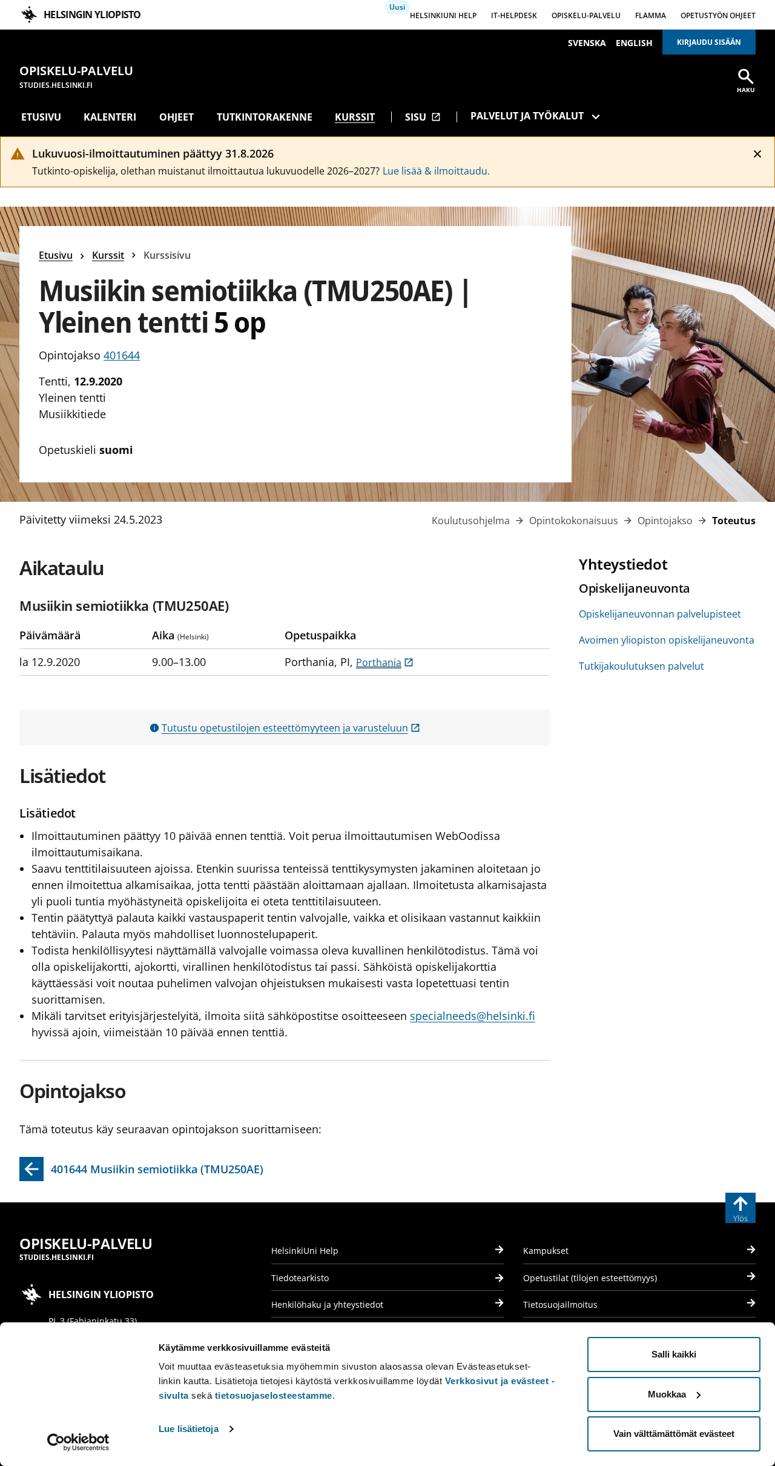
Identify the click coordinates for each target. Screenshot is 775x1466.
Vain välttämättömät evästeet (673, 1433)
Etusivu (41, 117)
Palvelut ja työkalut (527, 115)
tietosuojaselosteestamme (273, 1395)
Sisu (423, 117)
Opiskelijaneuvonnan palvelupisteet (660, 614)
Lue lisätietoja (189, 1429)
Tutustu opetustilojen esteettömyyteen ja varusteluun (291, 728)
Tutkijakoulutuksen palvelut (641, 666)
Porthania (385, 662)
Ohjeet (176, 117)
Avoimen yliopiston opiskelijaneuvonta (666, 640)
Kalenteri (110, 117)
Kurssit (355, 117)
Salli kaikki (673, 1354)
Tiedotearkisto (300, 1278)
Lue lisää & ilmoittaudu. (436, 171)
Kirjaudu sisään (709, 42)
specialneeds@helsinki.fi (472, 1015)
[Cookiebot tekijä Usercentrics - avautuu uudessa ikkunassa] (78, 1442)
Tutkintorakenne (264, 117)
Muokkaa (667, 1394)
